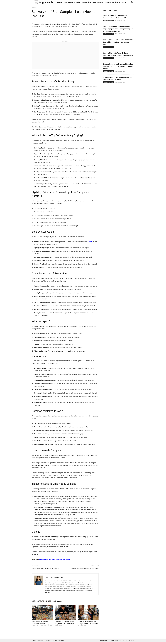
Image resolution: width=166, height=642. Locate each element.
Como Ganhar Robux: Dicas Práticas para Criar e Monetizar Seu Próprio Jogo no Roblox (118, 42)
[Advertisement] (65, 55)
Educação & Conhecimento (92, 2)
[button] (132, 2)
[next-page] (36, 629)
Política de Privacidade (115, 640)
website (90, 242)
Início (59, 2)
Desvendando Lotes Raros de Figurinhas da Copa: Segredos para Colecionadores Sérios (118, 66)
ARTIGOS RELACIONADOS (41, 601)
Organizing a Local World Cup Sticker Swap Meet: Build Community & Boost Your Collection (42, 623)
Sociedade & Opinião (72, 2)
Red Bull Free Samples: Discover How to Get (54, 559)
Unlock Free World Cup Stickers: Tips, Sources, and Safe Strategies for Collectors (88, 623)
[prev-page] (33, 629)
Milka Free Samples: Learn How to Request (45, 568)
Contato (125, 640)
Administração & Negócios (115, 2)
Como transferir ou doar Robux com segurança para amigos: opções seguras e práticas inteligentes (118, 29)
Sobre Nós (131, 640)
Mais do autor (58, 601)
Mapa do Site (103, 640)
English (34, 618)
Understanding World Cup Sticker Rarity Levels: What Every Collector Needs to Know (64, 623)
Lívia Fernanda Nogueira (54, 577)
